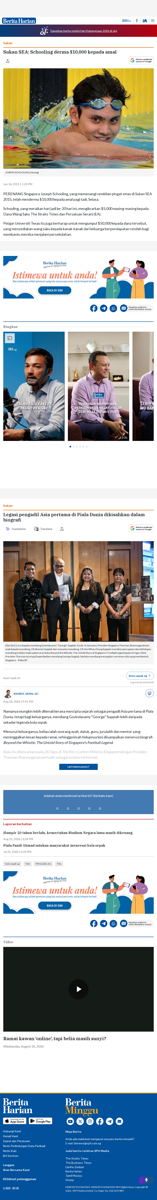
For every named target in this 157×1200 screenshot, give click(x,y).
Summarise (19, 529)
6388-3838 (11, 1188)
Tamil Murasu (73, 1175)
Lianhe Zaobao (74, 1167)
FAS (28, 863)
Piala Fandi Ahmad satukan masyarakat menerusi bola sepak (54, 845)
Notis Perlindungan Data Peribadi (24, 1146)
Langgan (8, 1165)
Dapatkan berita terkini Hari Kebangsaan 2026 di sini (83, 31)
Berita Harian (73, 1171)
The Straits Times (77, 1158)
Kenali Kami (10, 1136)
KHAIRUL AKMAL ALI (26, 693)
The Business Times (78, 1162)
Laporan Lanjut (78, 766)
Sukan (7, 43)
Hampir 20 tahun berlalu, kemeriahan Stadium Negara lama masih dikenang (68, 833)
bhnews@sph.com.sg (87, 1143)
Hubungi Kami (12, 1131)
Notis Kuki (9, 1151)
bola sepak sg (12, 863)
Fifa (59, 863)
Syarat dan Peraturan (16, 1141)
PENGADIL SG (43, 863)
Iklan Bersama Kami (16, 1170)
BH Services (10, 1155)
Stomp (69, 1180)
